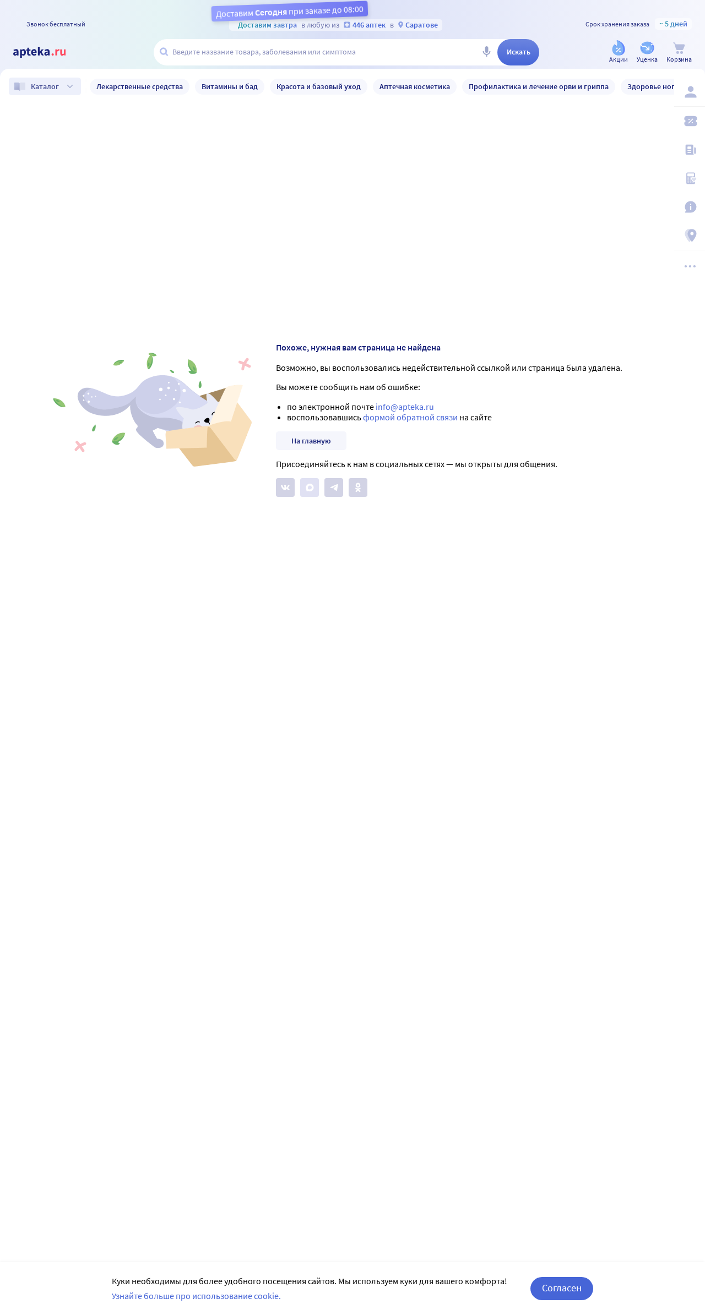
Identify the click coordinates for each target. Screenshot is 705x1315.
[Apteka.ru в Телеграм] (333, 487)
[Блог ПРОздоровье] (689, 149)
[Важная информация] (689, 207)
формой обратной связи (410, 417)
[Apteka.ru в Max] (309, 487)
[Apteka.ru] (48, 52)
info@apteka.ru (405, 406)
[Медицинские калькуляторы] (689, 178)
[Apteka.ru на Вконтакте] (285, 487)
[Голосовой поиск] (486, 52)
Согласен (562, 1287)
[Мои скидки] (689, 121)
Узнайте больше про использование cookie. (196, 1295)
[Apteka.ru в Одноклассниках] (358, 487)
